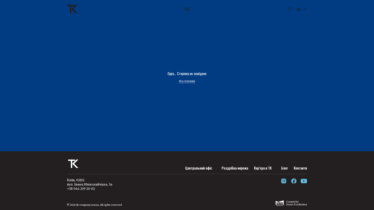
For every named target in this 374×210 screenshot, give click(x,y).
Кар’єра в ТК (263, 168)
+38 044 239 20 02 (81, 189)
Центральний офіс (198, 168)
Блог (284, 168)
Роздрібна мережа (235, 168)
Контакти (300, 168)
